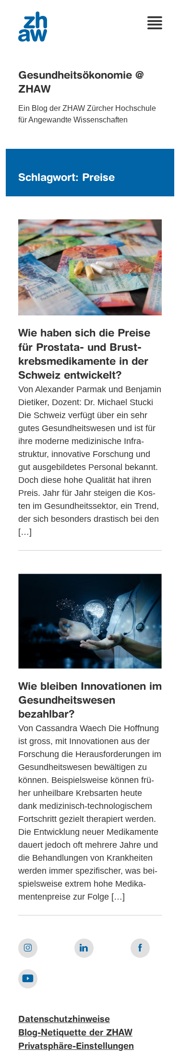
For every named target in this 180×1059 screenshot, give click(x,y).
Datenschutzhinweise (64, 1019)
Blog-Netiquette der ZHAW (75, 1033)
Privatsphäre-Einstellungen (76, 1046)
